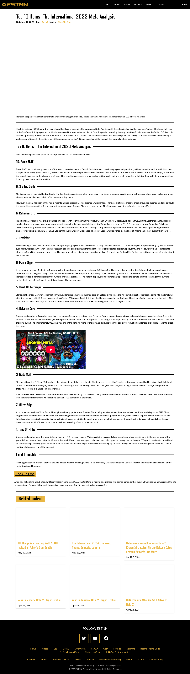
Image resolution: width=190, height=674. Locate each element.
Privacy (90, 659)
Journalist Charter (60, 659)
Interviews (138, 4)
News (107, 4)
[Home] (15, 4)
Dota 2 (44, 22)
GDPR (129, 659)
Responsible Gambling (110, 659)
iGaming (148, 4)
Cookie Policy (156, 659)
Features (117, 4)
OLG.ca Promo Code (69, 652)
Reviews (127, 4)
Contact (31, 659)
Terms (78, 659)
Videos (44, 648)
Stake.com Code (92, 652)
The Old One (64, 22)
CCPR (141, 659)
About (44, 659)
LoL (55, 648)
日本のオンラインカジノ (118, 652)
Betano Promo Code (150, 648)
